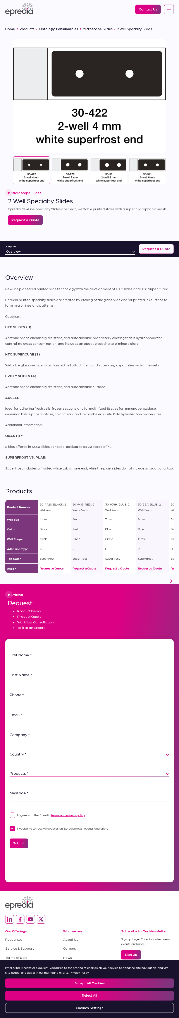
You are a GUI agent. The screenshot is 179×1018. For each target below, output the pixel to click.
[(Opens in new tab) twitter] (41, 919)
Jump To (10, 246)
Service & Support (19, 948)
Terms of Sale (16, 957)
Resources (13, 939)
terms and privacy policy (68, 815)
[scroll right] (171, 581)
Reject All (89, 995)
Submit (19, 843)
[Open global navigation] (169, 10)
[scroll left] (7, 581)
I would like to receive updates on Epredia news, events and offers (62, 828)
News (67, 957)
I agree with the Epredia (51, 815)
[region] (89, 989)
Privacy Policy (79, 972)
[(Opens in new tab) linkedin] (9, 919)
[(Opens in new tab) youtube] (30, 919)
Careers (69, 948)
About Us (70, 939)
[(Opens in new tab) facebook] (20, 919)
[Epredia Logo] (89, 903)
